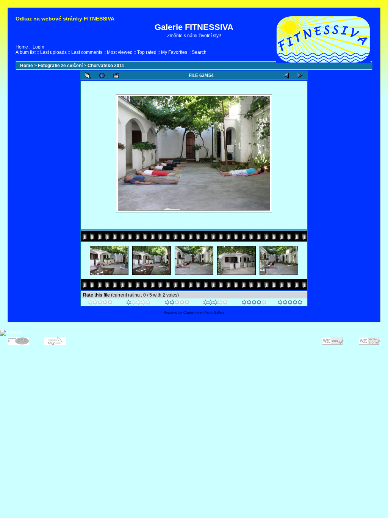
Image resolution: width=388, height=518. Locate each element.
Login (38, 47)
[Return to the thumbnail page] (88, 75)
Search (199, 52)
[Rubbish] (100, 303)
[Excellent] (254, 303)
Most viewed (120, 52)
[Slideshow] (116, 75)
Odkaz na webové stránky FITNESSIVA (65, 19)
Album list (26, 52)
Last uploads (53, 52)
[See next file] (300, 75)
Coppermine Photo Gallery (204, 312)
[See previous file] (286, 75)
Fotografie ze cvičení (60, 65)
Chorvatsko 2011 (106, 65)
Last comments (86, 52)
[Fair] (177, 303)
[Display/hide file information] (102, 75)
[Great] (290, 303)
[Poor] (138, 303)
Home (22, 47)
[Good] (215, 303)
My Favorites (174, 52)
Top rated (146, 52)
